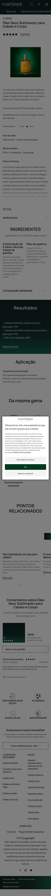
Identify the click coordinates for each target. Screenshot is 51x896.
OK (25, 467)
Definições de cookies (25, 460)
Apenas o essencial (25, 473)
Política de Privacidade (22, 452)
